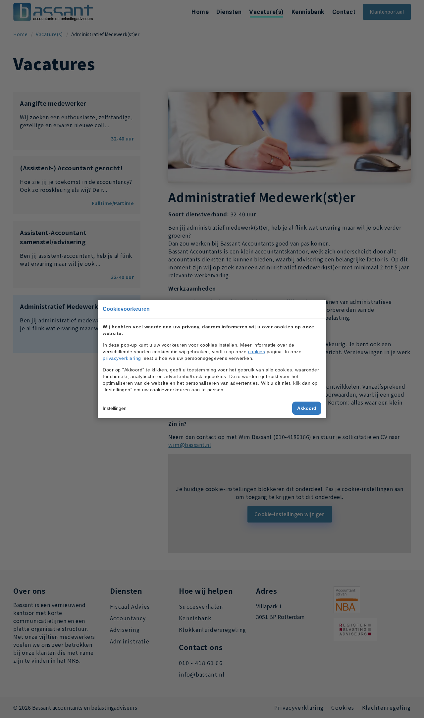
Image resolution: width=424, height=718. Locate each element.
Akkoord (306, 408)
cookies (256, 351)
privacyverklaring (122, 358)
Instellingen (115, 408)
